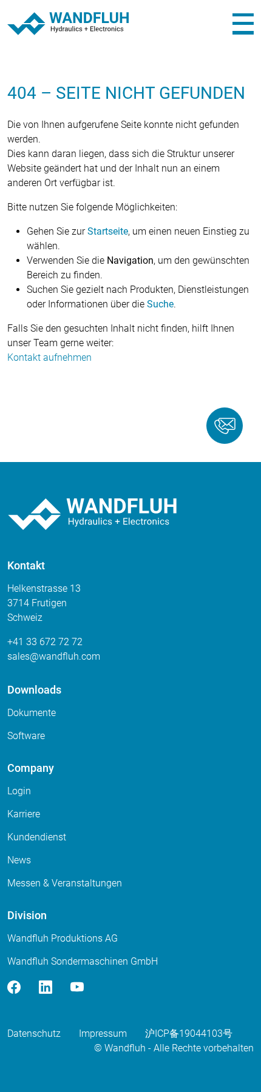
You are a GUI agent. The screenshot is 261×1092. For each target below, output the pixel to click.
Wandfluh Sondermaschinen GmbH (82, 961)
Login (19, 791)
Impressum (103, 1033)
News (19, 860)
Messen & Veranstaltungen (64, 883)
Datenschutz (34, 1033)
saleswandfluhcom (53, 656)
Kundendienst (36, 837)
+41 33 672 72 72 (45, 642)
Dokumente (31, 713)
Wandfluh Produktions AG (62, 938)
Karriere (23, 814)
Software (26, 736)
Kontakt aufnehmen (49, 357)
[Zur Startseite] (68, 23)
